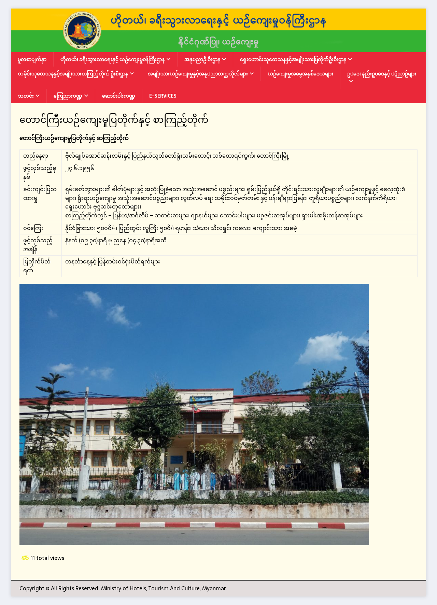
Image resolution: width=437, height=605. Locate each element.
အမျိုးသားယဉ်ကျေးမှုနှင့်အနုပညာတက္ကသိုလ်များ (198, 73)
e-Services (163, 96)
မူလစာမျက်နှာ (32, 59)
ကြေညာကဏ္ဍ (68, 96)
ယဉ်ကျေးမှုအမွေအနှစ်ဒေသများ (300, 73)
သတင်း (26, 96)
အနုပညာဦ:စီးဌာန (202, 59)
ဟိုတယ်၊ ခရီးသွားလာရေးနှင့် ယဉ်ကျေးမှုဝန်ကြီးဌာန (112, 59)
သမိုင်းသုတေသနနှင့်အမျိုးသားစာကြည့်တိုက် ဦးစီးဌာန (73, 73)
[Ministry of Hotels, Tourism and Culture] (218, 47)
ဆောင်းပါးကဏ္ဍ (118, 96)
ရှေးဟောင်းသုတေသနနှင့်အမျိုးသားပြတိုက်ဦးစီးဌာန (293, 59)
